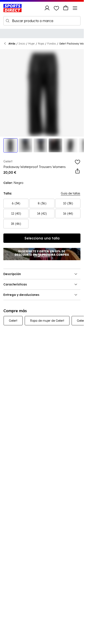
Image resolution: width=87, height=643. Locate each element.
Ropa (41, 43)
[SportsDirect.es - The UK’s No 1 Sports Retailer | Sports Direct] (12, 8)
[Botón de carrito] (65, 8)
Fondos (51, 43)
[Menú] (75, 8)
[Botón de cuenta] (47, 8)
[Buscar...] (7, 20)
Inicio (22, 43)
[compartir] (77, 171)
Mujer (31, 43)
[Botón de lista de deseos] (56, 8)
